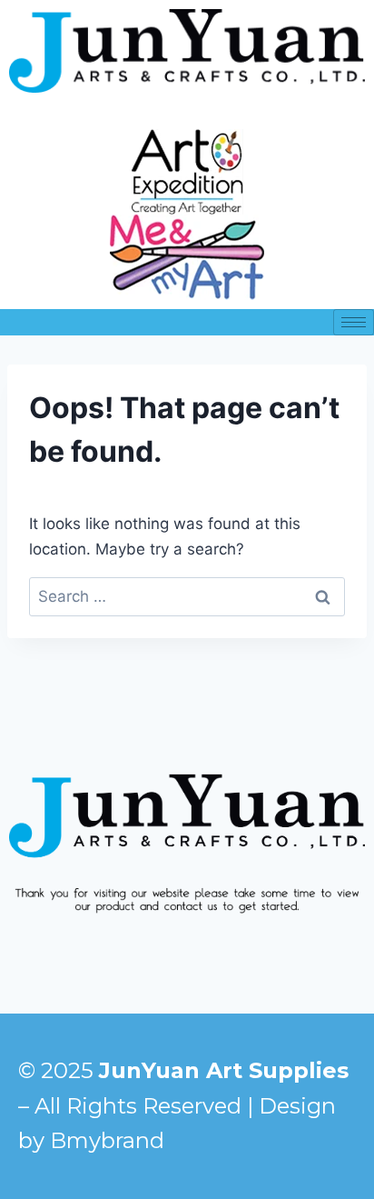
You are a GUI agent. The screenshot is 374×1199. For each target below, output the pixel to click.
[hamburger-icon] (353, 322)
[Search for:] (187, 596)
